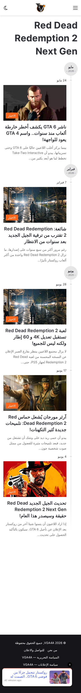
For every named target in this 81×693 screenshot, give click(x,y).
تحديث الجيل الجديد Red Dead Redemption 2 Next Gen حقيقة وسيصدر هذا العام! (36, 509)
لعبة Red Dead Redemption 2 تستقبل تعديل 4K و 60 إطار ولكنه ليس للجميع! (35, 337)
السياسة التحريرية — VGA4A (40, 657)
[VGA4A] (40, 7)
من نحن (52, 650)
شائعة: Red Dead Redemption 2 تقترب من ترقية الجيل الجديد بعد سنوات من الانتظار (35, 235)
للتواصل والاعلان (34, 650)
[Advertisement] (40, 587)
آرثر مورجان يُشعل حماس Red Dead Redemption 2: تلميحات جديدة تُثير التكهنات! (36, 423)
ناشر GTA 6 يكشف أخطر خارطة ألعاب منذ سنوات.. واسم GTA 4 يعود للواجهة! (35, 133)
